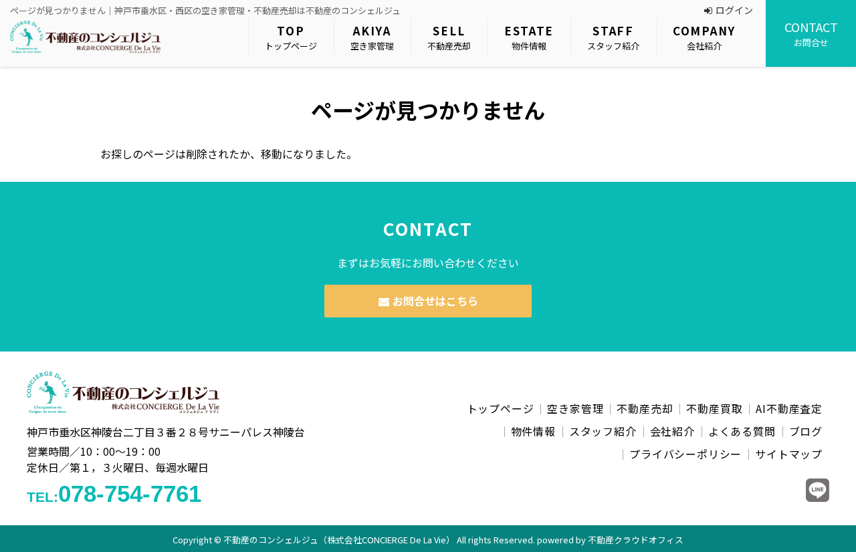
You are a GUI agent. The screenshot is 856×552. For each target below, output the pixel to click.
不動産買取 (714, 408)
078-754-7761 (114, 493)
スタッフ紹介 (613, 37)
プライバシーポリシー (685, 454)
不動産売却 (449, 37)
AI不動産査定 (789, 408)
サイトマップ (789, 454)
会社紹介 (704, 37)
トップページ (291, 37)
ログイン (734, 10)
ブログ (806, 431)
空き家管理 (372, 37)
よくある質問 (742, 431)
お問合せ (811, 33)
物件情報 (529, 37)
